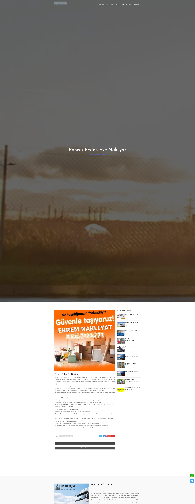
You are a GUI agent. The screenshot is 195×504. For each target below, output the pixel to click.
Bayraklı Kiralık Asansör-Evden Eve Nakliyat (131, 339)
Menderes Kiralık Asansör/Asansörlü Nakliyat (132, 380)
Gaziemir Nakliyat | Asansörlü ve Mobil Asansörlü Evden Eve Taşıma (132, 324)
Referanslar (136, 4)
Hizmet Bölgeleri (126, 4)
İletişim (117, 4)
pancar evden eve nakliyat (98, 154)
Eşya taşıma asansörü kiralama (130, 364)
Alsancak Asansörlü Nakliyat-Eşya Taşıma (132, 388)
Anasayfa (101, 4)
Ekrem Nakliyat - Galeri (131, 330)
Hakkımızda (110, 4)
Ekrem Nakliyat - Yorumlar (132, 314)
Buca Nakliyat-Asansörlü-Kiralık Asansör (131, 372)
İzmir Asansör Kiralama (131, 347)
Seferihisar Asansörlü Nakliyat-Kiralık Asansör (131, 355)
